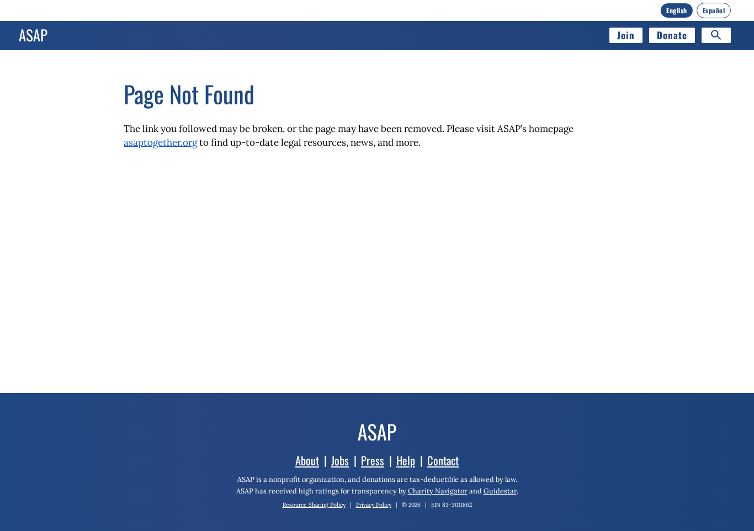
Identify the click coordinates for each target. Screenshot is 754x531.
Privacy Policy (373, 504)
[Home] (33, 35)
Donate (672, 35)
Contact (443, 460)
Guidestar (500, 490)
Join (626, 35)
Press (372, 460)
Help (405, 460)
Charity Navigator (438, 490)
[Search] (716, 35)
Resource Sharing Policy (314, 504)
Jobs (340, 460)
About (307, 460)
